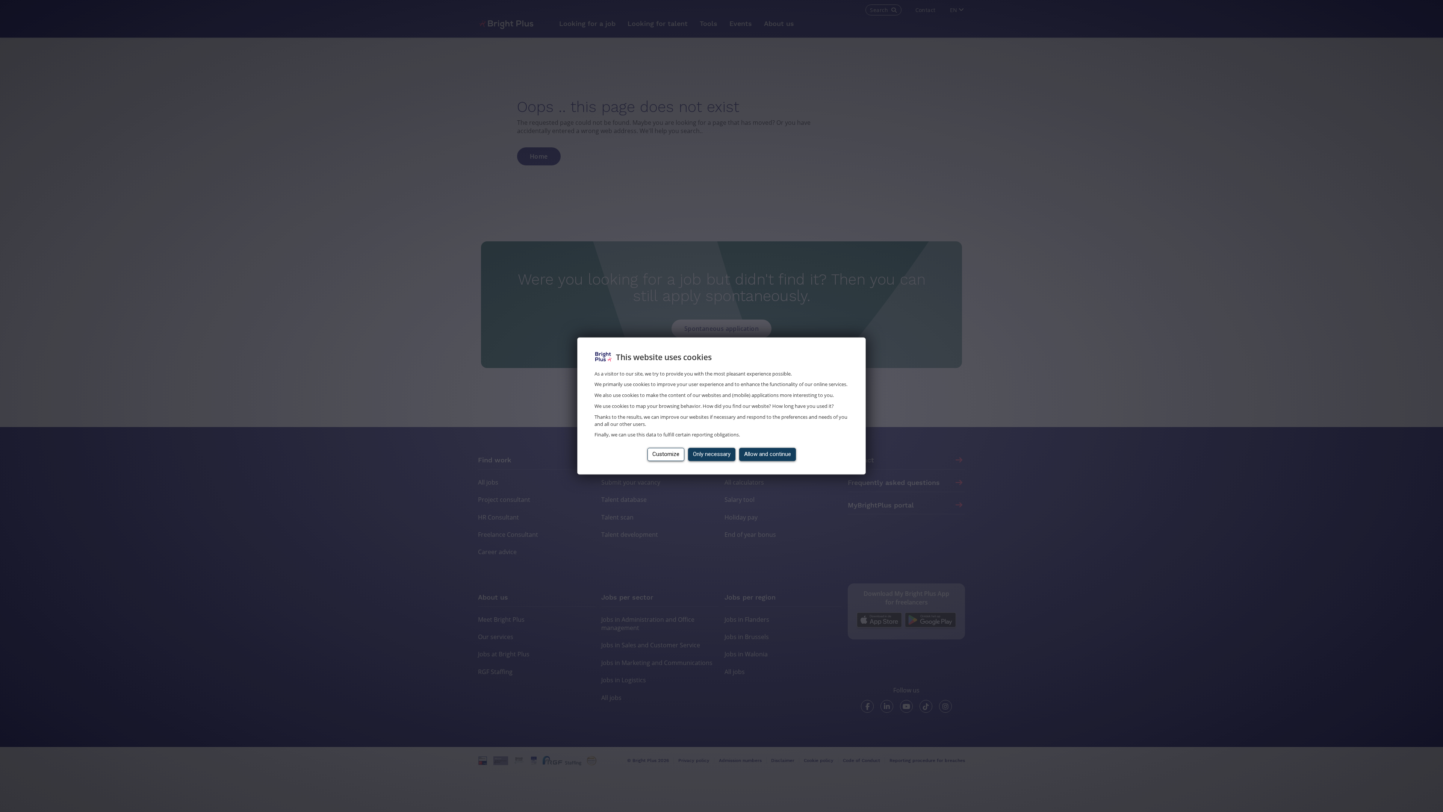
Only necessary (712, 454)
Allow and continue (767, 454)
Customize (665, 454)
